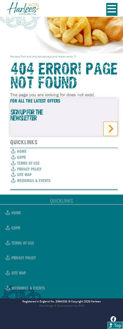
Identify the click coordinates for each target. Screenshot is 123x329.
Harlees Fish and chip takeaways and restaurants (41, 57)
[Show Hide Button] (112, 9)
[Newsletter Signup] (110, 129)
